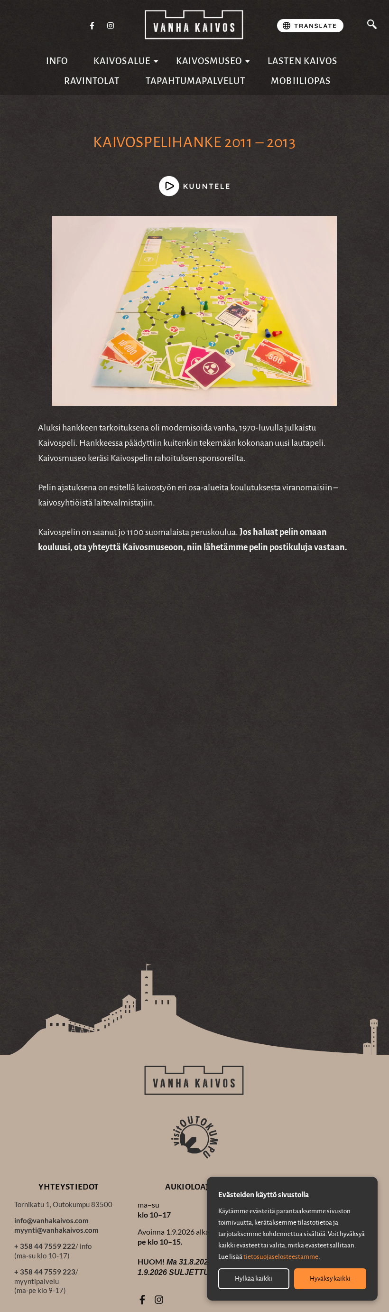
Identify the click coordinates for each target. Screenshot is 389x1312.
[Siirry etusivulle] (194, 25)
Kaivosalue (121, 61)
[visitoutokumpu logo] (194, 1136)
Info (57, 61)
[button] (371, 25)
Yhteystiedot (68, 1186)
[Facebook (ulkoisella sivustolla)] (92, 26)
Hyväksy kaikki (330, 1278)
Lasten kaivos (302, 61)
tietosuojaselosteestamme (280, 1256)
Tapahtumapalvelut (196, 81)
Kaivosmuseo (209, 61)
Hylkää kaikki (253, 1278)
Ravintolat (92, 81)
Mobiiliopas (301, 81)
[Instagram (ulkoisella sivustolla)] (110, 26)
